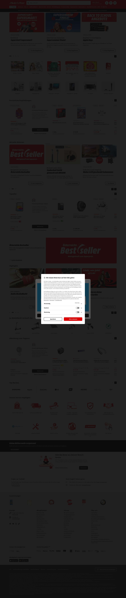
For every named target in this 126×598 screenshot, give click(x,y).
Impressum (52, 300)
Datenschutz (46, 300)
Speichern (53, 319)
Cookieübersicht (58, 300)
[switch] (77, 308)
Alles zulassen (73, 319)
